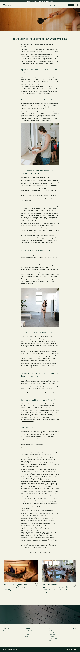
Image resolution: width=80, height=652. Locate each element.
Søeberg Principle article (27, 118)
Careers (27, 634)
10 (48, 269)
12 (21, 278)
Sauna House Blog (29, 630)
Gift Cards (44, 5)
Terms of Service (53, 638)
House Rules (52, 632)
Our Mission (52, 630)
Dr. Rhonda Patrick (25, 341)
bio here (41, 444)
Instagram (74, 630)
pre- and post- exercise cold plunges (42, 438)
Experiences (32, 5)
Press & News (28, 632)
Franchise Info (28, 636)
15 (30, 367)
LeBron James (41, 84)
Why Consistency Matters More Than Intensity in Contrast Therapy (16, 587)
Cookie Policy (52, 636)
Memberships (6, 630)
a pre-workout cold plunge (27, 421)
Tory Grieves (55, 81)
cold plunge (24, 54)
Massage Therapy (51, 5)
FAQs (50, 640)
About (38, 5)
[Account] (76, 5)
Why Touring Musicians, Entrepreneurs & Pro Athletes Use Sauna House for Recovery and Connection (55, 588)
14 (32, 355)
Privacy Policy (52, 634)
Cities (27, 5)
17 (26, 412)
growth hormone (38, 343)
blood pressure (25, 390)
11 (49, 269)
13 (50, 279)
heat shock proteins (48, 343)
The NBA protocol (41, 86)
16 (27, 392)
